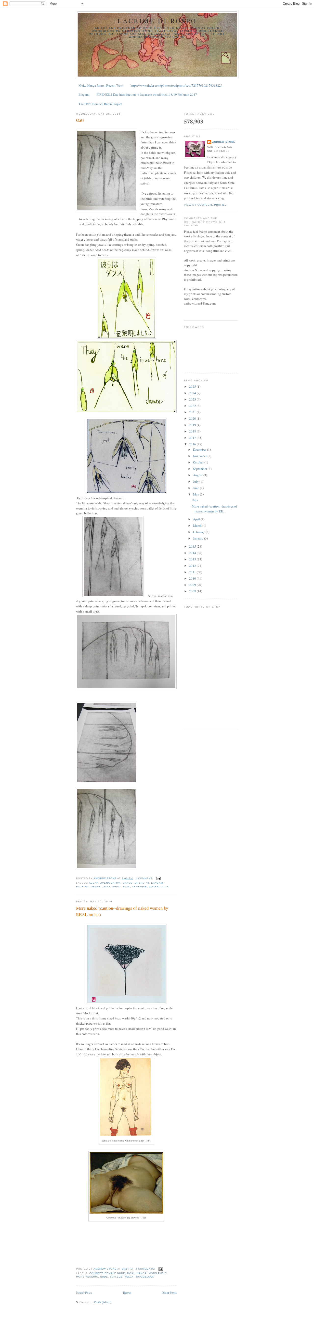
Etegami (84, 94)
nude (104, 1276)
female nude (115, 1273)
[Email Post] (158, 878)
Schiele (116, 1276)
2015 (193, 546)
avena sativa (110, 882)
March (197, 525)
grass (96, 886)
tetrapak (139, 886)
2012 (193, 565)
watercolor (159, 886)
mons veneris (87, 1276)
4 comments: (145, 1268)
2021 (193, 412)
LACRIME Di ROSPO (157, 20)
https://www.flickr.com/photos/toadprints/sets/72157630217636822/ (176, 85)
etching (82, 886)
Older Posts (169, 1292)
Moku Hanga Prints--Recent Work (100, 85)
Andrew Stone (223, 141)
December (200, 449)
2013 (193, 559)
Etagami (157, 882)
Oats (80, 120)
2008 (193, 591)
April (197, 519)
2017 (193, 437)
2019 (193, 425)
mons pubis (158, 1273)
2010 (193, 578)
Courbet (96, 1273)
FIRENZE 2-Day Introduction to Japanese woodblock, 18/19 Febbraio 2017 (147, 94)
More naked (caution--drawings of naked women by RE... (214, 508)
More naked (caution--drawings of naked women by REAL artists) (122, 911)
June (196, 488)
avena (94, 882)
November (200, 456)
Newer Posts (84, 1292)
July (196, 481)
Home (127, 1292)
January (198, 538)
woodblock (145, 1276)
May (196, 494)
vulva (128, 1276)
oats (106, 886)
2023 (193, 399)
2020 (193, 418)
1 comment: (144, 878)
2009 (193, 585)
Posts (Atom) (102, 1302)
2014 (193, 553)
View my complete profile (205, 204)
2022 (193, 405)
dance (127, 882)
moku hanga (136, 1273)
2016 (193, 444)
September (200, 468)
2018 (193, 431)
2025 (193, 386)
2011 (193, 572)
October (198, 462)
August (198, 475)
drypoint (142, 882)
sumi (126, 886)
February (199, 532)
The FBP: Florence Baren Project (100, 104)
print (116, 886)
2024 (193, 393)
